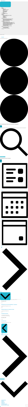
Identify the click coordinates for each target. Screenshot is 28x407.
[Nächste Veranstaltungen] (14, 290)
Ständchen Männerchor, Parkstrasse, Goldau (7, 309)
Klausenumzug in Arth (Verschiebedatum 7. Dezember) (9, 304)
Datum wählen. (13, 299)
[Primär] (5, 4)
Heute (2, 333)
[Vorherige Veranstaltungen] (1, 247)
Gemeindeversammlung (4, 313)
